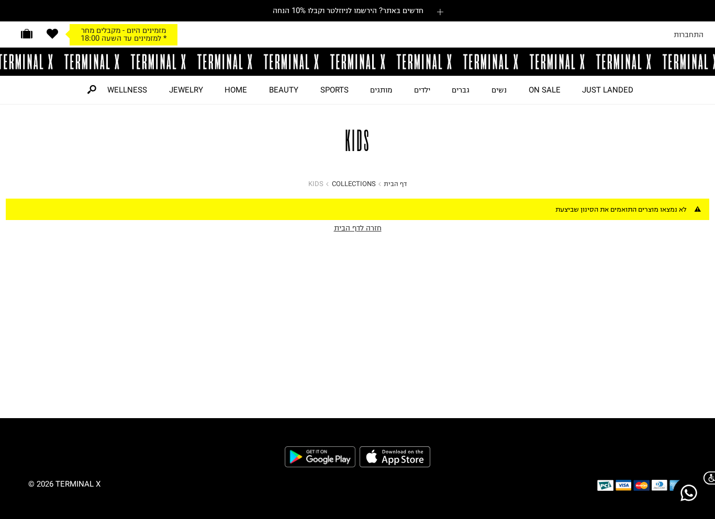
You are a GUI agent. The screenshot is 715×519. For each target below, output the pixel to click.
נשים (499, 90)
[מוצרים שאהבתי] (52, 33)
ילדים (422, 90)
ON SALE (545, 90)
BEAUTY (283, 90)
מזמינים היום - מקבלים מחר (123, 30)
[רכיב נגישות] (707, 478)
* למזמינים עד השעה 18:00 (123, 38)
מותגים (381, 90)
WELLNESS (127, 90)
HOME (236, 90)
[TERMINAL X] (357, 62)
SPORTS (334, 90)
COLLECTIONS (354, 184)
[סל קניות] (26, 33)
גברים (461, 90)
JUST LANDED (607, 90)
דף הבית (395, 184)
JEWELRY (186, 90)
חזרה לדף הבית (358, 228)
